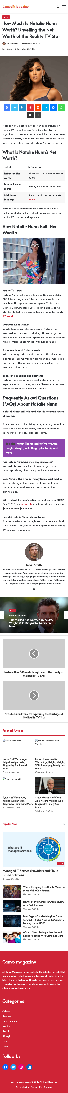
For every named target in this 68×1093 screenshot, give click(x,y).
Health (6, 1031)
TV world (8, 316)
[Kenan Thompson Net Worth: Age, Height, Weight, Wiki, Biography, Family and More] (50, 747)
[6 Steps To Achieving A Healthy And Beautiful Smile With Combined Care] (12, 937)
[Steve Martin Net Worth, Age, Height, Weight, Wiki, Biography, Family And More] (50, 785)
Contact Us (36, 1087)
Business (6, 1015)
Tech (4, 1041)
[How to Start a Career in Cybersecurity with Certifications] (12, 906)
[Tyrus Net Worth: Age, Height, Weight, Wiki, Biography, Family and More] (18, 785)
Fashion (6, 1026)
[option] (34, 615)
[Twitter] (14, 107)
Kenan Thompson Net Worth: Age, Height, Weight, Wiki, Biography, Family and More (50, 763)
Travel (5, 1046)
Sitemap (48, 1087)
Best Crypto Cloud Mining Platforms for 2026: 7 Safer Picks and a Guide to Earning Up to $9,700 (43, 920)
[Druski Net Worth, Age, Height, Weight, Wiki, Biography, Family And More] (18, 747)
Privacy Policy (22, 1087)
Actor (6, 17)
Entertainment (10, 1021)
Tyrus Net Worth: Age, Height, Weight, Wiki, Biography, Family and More (18, 800)
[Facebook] (7, 107)
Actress (6, 1010)
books (31, 199)
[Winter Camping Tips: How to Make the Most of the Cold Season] (12, 891)
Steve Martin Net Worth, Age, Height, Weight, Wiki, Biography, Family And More (49, 802)
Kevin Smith (12, 43)
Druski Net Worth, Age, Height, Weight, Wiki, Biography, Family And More (15, 763)
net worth (26, 504)
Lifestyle (6, 1036)
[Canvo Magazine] (15, 6)
